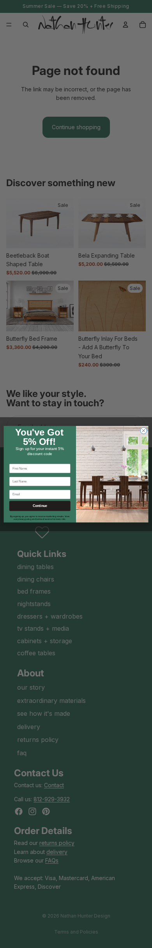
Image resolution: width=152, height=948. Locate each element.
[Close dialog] (143, 430)
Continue (40, 506)
